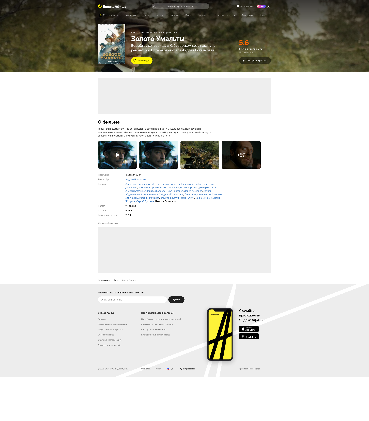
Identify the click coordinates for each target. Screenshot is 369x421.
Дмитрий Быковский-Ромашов (142, 198)
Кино (116, 324)
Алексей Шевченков (182, 184)
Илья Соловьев (175, 191)
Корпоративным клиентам (153, 373)
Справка (102, 363)
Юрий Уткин (187, 198)
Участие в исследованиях (110, 383)
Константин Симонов (210, 194)
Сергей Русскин (145, 201)
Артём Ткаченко (161, 184)
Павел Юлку (191, 194)
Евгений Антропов (149, 187)
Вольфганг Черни (169, 187)
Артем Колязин (149, 194)
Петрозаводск (104, 324)
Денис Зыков (202, 198)
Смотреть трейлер (257, 60)
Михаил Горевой (156, 191)
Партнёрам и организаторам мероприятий (161, 363)
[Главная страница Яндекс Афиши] (100, 6)
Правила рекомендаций (109, 389)
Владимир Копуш (169, 198)
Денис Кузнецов (193, 191)
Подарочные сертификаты (110, 373)
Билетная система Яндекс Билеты (157, 368)
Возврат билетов (106, 378)
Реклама (159, 412)
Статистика (145, 412)
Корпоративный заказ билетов (155, 378)
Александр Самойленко (138, 184)
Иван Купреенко (189, 187)
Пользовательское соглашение (112, 368)
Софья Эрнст (201, 184)
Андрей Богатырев (135, 179)
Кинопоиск (113, 223)
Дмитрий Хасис (207, 187)
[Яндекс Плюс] (261, 6)
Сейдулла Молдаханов (171, 194)
